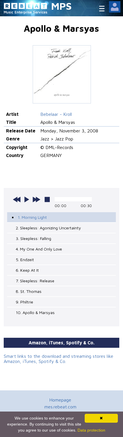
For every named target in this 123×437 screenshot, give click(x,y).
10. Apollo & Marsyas (35, 312)
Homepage (60, 399)
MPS (61, 6)
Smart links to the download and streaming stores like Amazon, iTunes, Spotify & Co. (58, 358)
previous (17, 199)
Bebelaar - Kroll (56, 114)
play (26, 199)
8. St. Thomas (28, 291)
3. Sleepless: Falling (33, 238)
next (36, 199)
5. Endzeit (25, 259)
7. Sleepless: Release (35, 280)
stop (47, 199)
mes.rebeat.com (60, 406)
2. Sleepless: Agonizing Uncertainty (48, 227)
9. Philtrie (24, 301)
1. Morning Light (32, 217)
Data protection (91, 430)
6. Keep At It (27, 270)
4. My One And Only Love (39, 249)
